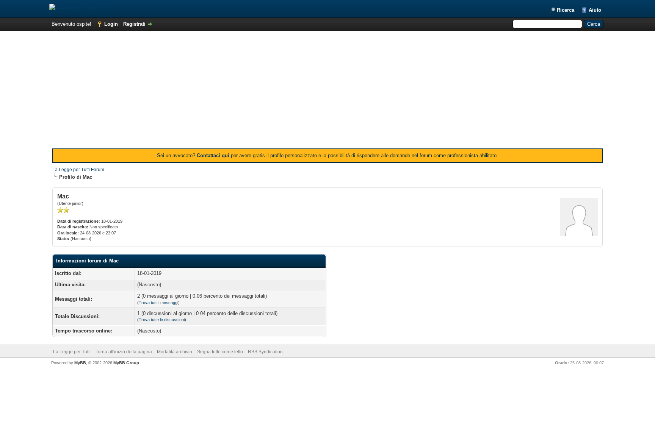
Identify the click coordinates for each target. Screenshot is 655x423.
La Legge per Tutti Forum (78, 169)
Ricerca (565, 10)
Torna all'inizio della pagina (124, 351)
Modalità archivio (174, 351)
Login (111, 24)
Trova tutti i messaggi (158, 302)
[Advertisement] (327, 92)
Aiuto (595, 10)
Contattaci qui (213, 155)
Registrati (134, 24)
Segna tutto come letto (220, 351)
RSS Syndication (265, 351)
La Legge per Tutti (72, 351)
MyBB (80, 363)
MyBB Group (126, 363)
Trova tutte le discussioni (162, 319)
